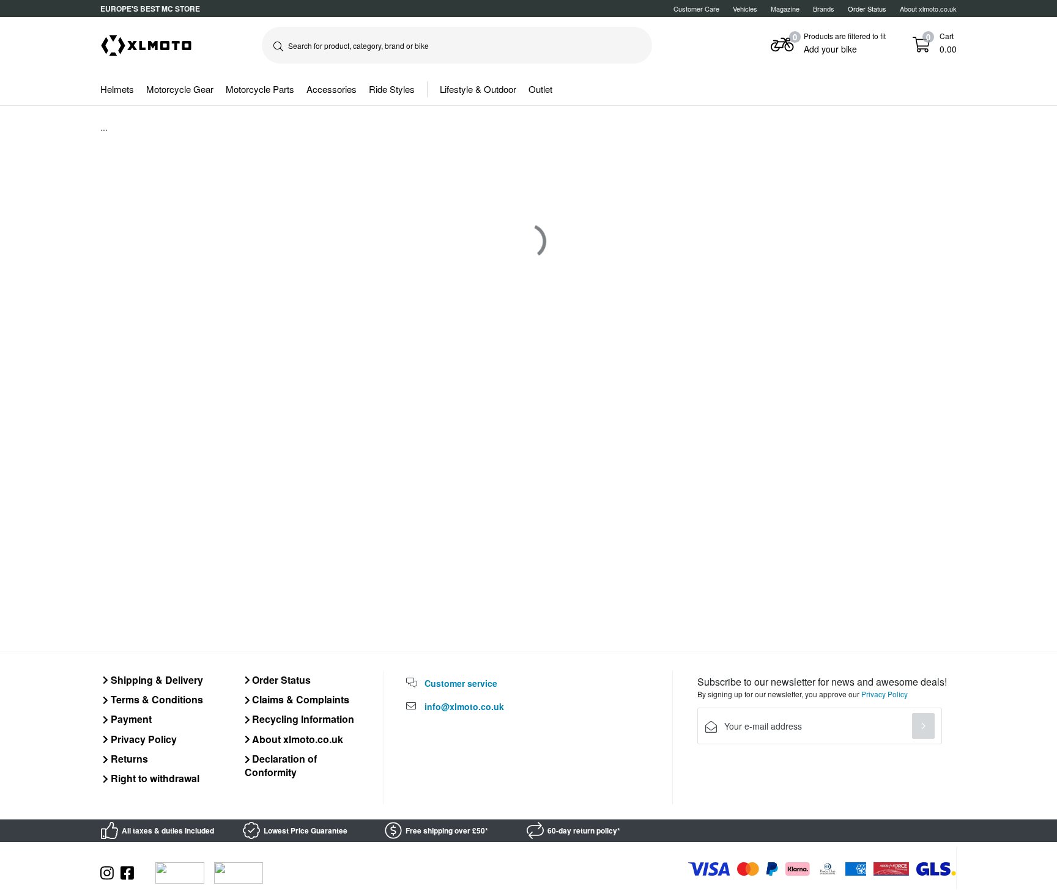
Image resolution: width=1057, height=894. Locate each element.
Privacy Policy (142, 739)
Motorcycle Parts (260, 88)
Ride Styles (392, 88)
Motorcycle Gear (179, 88)
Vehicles (745, 8)
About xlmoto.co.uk (928, 8)
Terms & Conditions (155, 699)
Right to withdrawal (153, 778)
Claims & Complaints (299, 699)
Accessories (331, 88)
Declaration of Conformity (281, 765)
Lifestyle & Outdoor (478, 88)
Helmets (117, 88)
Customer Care (696, 8)
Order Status (280, 680)
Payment (130, 719)
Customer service (461, 683)
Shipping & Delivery (155, 680)
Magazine (785, 8)
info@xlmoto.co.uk (464, 706)
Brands (823, 8)
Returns (128, 759)
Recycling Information (302, 719)
